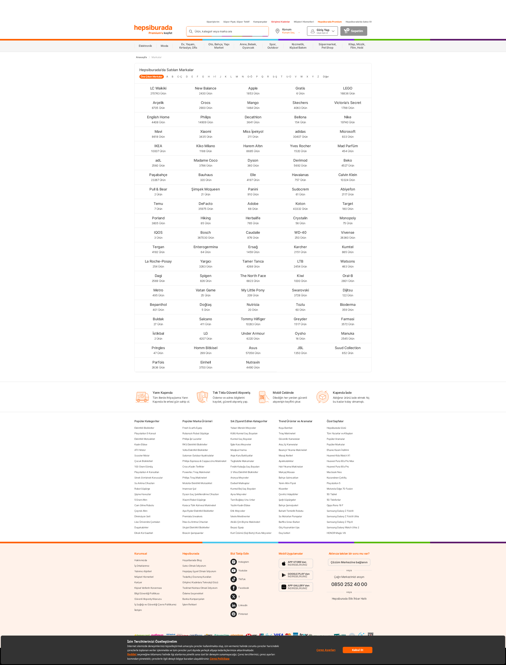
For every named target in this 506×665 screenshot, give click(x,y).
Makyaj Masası (287, 472)
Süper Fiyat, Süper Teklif (236, 21)
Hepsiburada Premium (330, 21)
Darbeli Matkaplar (239, 483)
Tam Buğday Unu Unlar (242, 499)
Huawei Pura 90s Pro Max (340, 461)
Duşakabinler (141, 527)
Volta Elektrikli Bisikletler (195, 449)
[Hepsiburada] (153, 28)
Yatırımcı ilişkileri (143, 571)
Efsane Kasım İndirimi (338, 449)
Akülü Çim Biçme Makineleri (245, 521)
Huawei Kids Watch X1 (338, 455)
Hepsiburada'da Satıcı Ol (359, 21)
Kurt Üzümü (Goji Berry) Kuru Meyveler (250, 532)
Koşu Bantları (286, 427)
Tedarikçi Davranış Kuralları (196, 576)
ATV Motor (139, 449)
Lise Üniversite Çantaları (147, 521)
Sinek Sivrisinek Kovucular (148, 477)
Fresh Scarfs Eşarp (192, 427)
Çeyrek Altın (140, 510)
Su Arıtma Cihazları (144, 483)
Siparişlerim (213, 21)
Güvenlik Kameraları (289, 438)
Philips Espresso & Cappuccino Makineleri (204, 461)
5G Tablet (332, 494)
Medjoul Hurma (238, 449)
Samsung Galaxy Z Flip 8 (340, 521)
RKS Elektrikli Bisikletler (194, 444)
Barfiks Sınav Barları (289, 521)
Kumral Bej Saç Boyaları (243, 488)
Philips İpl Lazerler (191, 438)
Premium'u (156, 33)
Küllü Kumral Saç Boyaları (244, 433)
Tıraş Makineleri (287, 433)
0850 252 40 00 (349, 584)
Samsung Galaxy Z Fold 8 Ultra (343, 516)
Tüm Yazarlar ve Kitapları (340, 433)
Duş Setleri (284, 532)
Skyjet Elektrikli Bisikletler (195, 527)
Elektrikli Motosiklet (144, 438)
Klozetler (283, 488)
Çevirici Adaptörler (288, 494)
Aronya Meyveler (239, 477)
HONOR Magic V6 (336, 532)
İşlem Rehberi (189, 604)
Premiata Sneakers (192, 516)
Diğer (326, 76)
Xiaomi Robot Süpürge (194, 499)
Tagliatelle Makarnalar (242, 461)
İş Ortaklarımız (141, 565)
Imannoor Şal (189, 488)
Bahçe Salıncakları (288, 477)
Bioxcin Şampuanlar (192, 532)
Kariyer (138, 582)
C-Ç (179, 76)
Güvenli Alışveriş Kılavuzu (147, 598)
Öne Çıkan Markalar (151, 76)
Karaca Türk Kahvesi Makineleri (199, 505)
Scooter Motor (141, 455)
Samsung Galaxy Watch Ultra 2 (343, 527)
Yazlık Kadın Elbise (240, 505)
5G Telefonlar (334, 499)
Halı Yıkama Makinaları (291, 466)
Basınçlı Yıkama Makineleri (293, 449)
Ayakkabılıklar (286, 461)
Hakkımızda (140, 560)
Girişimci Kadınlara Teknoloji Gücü (200, 582)
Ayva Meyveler (238, 494)
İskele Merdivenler (240, 516)
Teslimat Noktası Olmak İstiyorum (199, 587)
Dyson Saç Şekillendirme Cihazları (200, 494)
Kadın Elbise (140, 444)
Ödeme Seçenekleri (192, 593)
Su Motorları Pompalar (290, 516)
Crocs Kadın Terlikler (193, 466)
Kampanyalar (260, 21)
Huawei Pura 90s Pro (338, 466)
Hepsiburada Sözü (336, 427)
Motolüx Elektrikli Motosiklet (197, 483)
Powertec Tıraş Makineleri (196, 472)
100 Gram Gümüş (143, 466)
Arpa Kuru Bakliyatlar (241, 455)
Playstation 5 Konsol (145, 433)
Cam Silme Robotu (144, 505)
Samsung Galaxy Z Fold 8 (340, 510)
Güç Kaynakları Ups (289, 527)
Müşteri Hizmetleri (304, 21)
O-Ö (249, 76)
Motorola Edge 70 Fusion (340, 488)
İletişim (138, 609)
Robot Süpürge (142, 488)
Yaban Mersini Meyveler (243, 427)
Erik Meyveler (237, 510)
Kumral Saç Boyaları (241, 438)
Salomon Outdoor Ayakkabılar (198, 455)
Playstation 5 (333, 483)
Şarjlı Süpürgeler (287, 499)
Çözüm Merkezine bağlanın (349, 562)
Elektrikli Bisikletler (144, 427)
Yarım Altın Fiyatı (287, 483)
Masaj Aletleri (286, 455)
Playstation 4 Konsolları (146, 472)
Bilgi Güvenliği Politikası (146, 593)
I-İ (214, 76)
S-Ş (275, 76)
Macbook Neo (334, 472)
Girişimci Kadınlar (280, 21)
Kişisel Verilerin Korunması (148, 587)
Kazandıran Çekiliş (336, 477)
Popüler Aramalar (336, 438)
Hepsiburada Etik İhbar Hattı (349, 598)
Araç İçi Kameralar (288, 444)
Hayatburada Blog (191, 560)
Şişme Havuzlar (142, 494)
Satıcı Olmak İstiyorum (194, 565)
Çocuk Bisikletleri (143, 461)
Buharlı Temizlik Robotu (291, 510)
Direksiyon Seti (142, 516)
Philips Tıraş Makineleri (194, 477)
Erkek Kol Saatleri (143, 532)
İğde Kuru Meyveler (240, 444)
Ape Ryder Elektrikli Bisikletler (197, 510)
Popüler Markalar (336, 444)
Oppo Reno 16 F (335, 505)
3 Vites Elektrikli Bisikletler (244, 472)
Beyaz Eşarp (237, 527)
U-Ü (288, 76)
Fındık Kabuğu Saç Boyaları (244, 466)
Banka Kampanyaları (193, 598)
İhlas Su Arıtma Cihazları (195, 521)
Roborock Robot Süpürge (195, 433)
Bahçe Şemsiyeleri (288, 505)
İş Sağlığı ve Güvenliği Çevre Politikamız (155, 604)
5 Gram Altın (140, 499)
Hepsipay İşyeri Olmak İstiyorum (199, 571)
